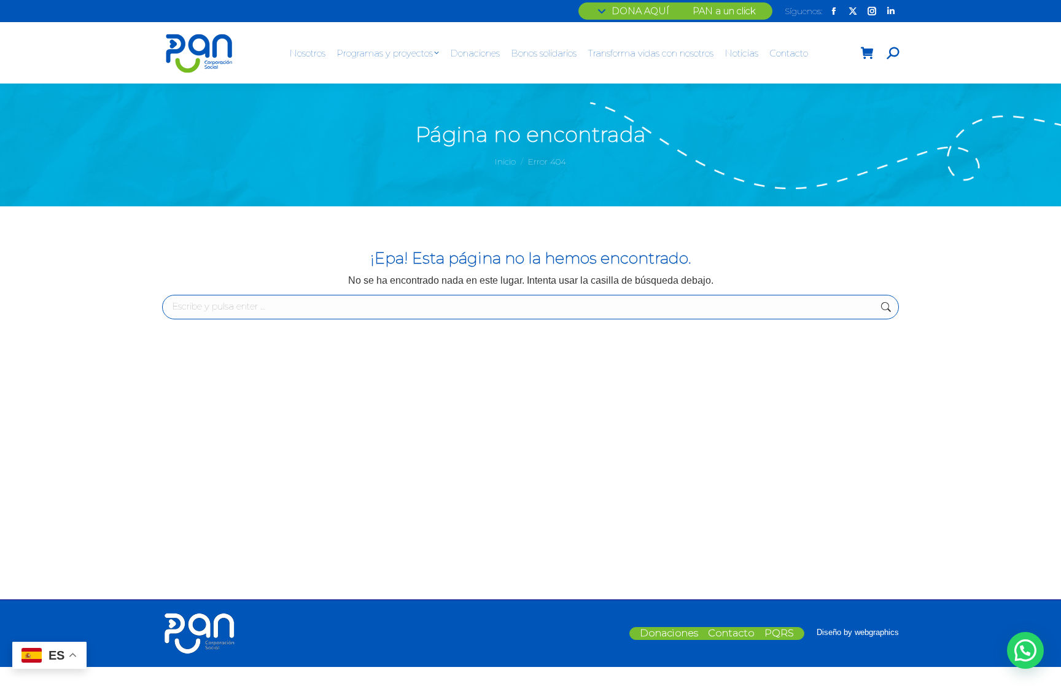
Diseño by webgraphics (858, 632)
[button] (1025, 650)
